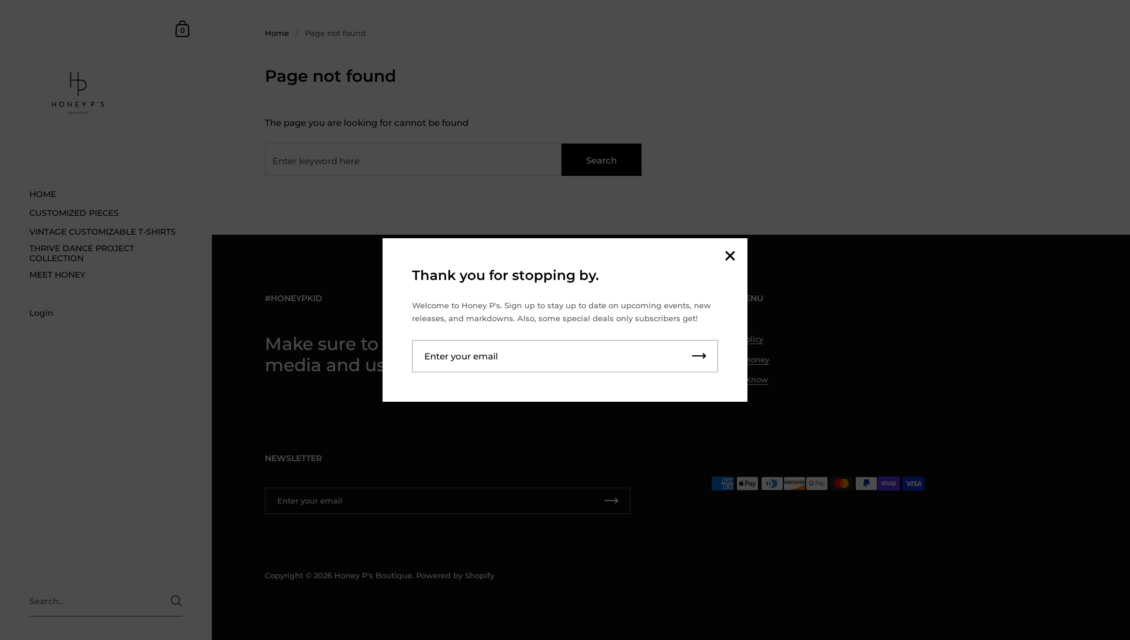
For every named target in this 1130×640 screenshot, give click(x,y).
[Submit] (699, 356)
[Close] (729, 256)
